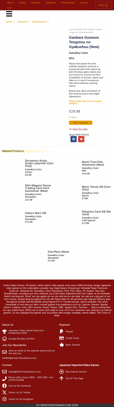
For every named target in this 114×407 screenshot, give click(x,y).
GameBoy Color (81, 29)
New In (10, 2)
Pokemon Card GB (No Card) (96, 213)
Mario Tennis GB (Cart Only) (96, 188)
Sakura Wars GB (35, 213)
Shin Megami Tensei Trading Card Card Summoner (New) (38, 188)
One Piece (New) (58, 251)
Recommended (68, 2)
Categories (50, 2)
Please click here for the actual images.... (85, 102)
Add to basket (80, 123)
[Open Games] (14, 21)
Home (71, 29)
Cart (9, 8)
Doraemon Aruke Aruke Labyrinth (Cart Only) (39, 163)
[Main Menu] (9, 13)
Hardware (35, 2)
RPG (71, 58)
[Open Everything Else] (48, 21)
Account (84, 2)
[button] (38, 90)
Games (22, 2)
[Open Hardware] (28, 21)
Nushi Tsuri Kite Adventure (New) (93, 163)
